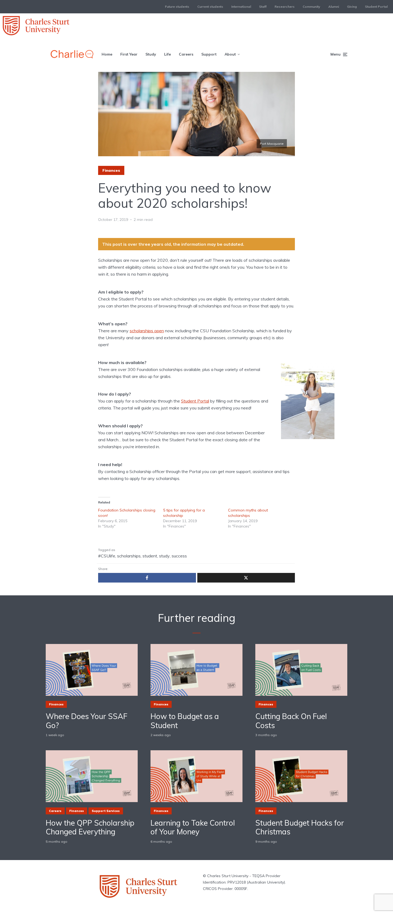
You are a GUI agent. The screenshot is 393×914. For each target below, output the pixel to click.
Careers (186, 54)
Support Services (106, 811)
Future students (177, 7)
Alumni (333, 7)
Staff (263, 7)
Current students (210, 7)
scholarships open (147, 330)
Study (150, 54)
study (164, 555)
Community (311, 7)
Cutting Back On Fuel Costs (291, 721)
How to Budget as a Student (185, 721)
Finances (111, 170)
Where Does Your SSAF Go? (86, 721)
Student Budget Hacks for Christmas (299, 827)
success (179, 555)
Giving (352, 7)
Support (209, 54)
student (149, 555)
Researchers (285, 7)
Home (107, 54)
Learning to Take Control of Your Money (193, 827)
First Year (128, 54)
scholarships (129, 555)
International (241, 7)
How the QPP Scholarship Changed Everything (90, 827)
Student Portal (376, 7)
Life (167, 54)
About (230, 54)
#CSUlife (106, 555)
